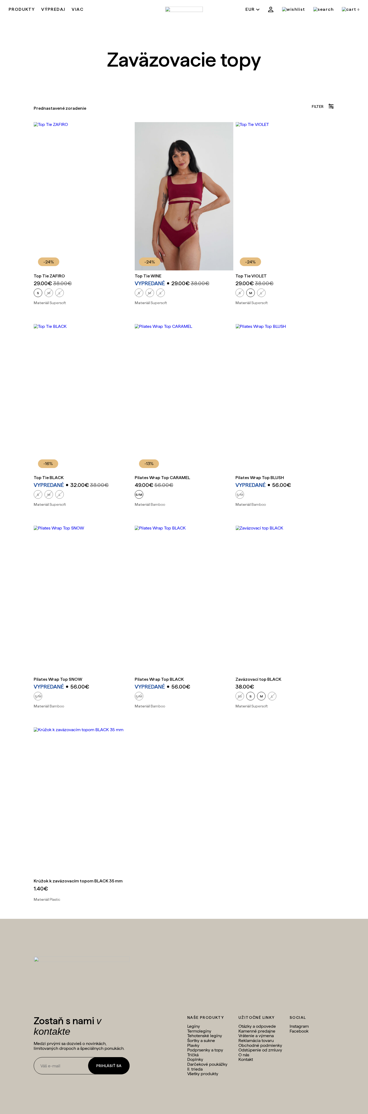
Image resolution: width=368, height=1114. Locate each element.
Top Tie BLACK (49, 477)
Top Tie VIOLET (251, 276)
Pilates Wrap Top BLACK (159, 679)
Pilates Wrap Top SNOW (58, 679)
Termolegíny (199, 1031)
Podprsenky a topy (205, 1050)
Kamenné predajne (256, 1031)
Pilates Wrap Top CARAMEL (162, 477)
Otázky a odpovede (257, 1026)
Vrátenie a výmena (256, 1035)
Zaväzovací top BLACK (258, 679)
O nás (243, 1055)
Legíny (193, 1026)
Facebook (299, 1031)
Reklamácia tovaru (256, 1040)
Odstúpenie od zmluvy (260, 1050)
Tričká (193, 1055)
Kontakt (245, 1059)
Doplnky (195, 1059)
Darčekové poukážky (207, 1064)
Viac (78, 9)
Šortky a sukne (201, 1040)
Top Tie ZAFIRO (49, 276)
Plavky (193, 1045)
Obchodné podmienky (260, 1045)
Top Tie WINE (148, 276)
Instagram (299, 1026)
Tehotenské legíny (204, 1035)
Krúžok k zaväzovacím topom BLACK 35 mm (78, 881)
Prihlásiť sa (108, 1066)
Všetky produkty (202, 1073)
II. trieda (195, 1069)
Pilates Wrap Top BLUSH (259, 477)
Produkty (22, 9)
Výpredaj (53, 9)
